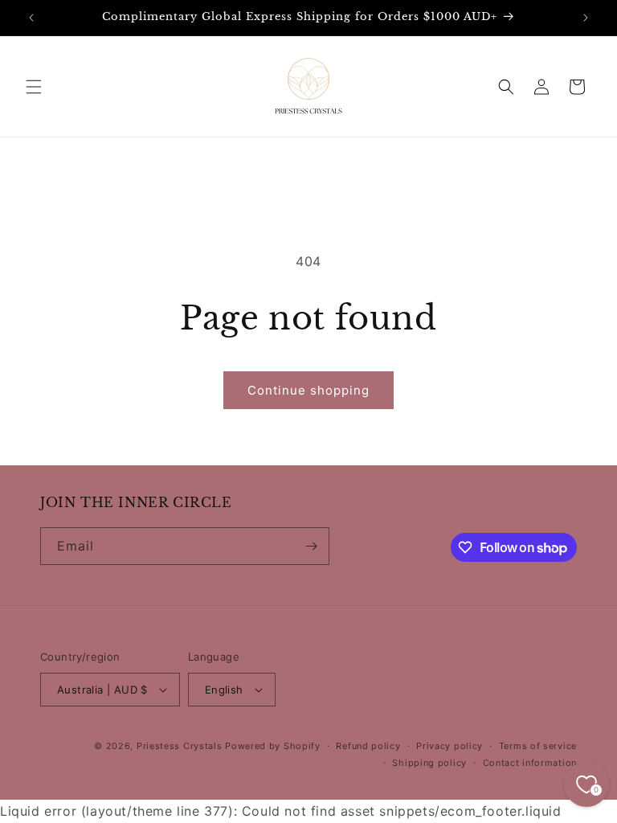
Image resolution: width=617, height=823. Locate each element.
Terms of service (538, 745)
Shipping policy (429, 762)
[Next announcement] (585, 17)
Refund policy (368, 745)
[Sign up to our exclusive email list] (311, 546)
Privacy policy (449, 745)
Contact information (530, 762)
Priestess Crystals (180, 745)
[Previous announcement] (31, 17)
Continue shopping (308, 390)
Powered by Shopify (273, 745)
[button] (33, 86)
